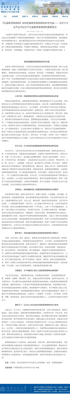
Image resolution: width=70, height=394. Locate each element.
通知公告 (65, 16)
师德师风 (45, 16)
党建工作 (25, 16)
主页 (5, 16)
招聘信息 (55, 16)
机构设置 (15, 16)
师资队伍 (35, 16)
